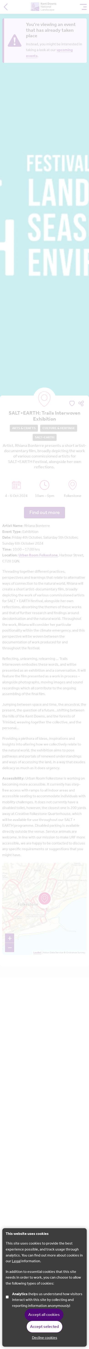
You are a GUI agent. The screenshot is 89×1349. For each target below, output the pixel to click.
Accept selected (44, 1327)
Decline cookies (44, 1338)
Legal (16, 1261)
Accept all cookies (44, 1315)
